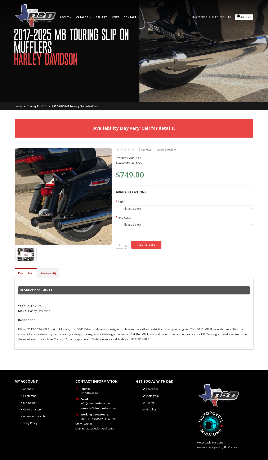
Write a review (166, 149)
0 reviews (145, 149)
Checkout (218, 17)
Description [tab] (26, 273)
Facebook (152, 389)
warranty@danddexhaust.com (99, 408)
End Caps (124, 218)
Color (122, 202)
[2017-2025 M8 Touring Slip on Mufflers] (63, 196)
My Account (199, 17)
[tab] (134, 290)
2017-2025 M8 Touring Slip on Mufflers (75, 106)
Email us (151, 409)
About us (29, 389)
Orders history (32, 409)
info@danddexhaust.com (96, 403)
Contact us (29, 396)
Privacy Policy (29, 423)
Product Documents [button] (36, 290)
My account (30, 402)
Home (18, 106)
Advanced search (34, 416)
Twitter (150, 402)
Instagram (152, 396)
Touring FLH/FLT (37, 106)
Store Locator (83, 424)
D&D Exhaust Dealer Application (95, 428)
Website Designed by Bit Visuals (217, 447)
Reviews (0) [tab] (48, 273)
